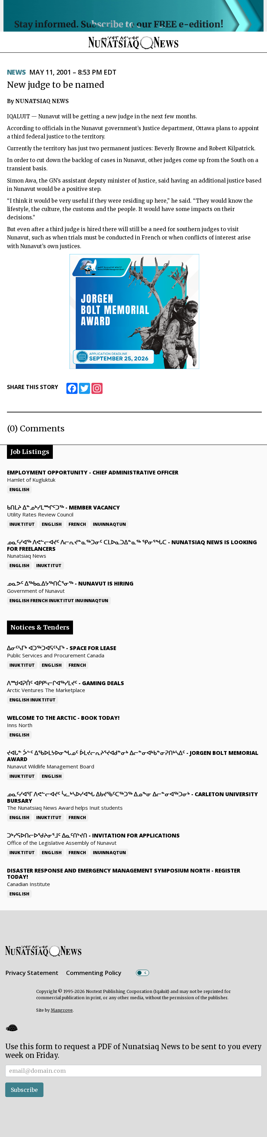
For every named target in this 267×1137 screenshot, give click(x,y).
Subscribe (24, 1089)
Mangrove (62, 1010)
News (16, 72)
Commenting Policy (93, 972)
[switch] (142, 973)
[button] (11, 1028)
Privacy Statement (31, 972)
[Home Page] (133, 42)
